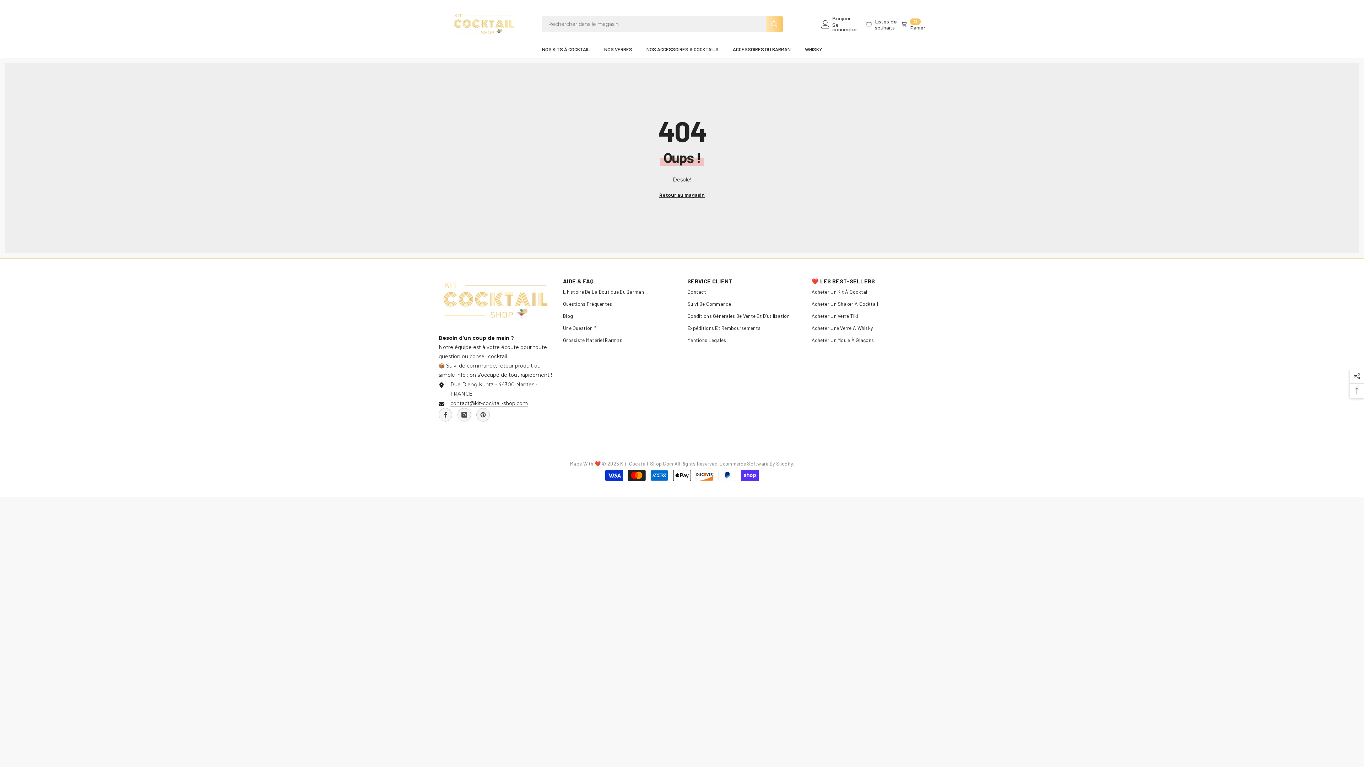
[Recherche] (662, 24)
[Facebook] (445, 414)
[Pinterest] (483, 414)
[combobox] (654, 24)
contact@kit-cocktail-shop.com (489, 403)
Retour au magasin (682, 195)
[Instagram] (464, 414)
